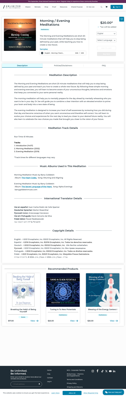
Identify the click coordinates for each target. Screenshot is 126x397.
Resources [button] (63, 7)
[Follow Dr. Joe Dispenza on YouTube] (110, 371)
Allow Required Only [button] (90, 393)
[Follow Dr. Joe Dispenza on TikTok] (102, 371)
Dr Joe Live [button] (90, 7)
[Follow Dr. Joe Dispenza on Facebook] (97, 371)
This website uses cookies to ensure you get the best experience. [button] (26, 393)
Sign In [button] (118, 7)
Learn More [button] (55, 393)
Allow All (72, 393)
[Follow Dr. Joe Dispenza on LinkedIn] (114, 371)
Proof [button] (54, 7)
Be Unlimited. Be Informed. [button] (19, 372)
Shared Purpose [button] (77, 7)
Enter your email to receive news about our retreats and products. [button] (26, 378)
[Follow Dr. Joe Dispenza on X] (106, 371)
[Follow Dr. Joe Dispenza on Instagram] (93, 371)
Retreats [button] (38, 7)
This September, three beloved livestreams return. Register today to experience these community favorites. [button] (63, 1)
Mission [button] (28, 7)
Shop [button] (46, 7)
